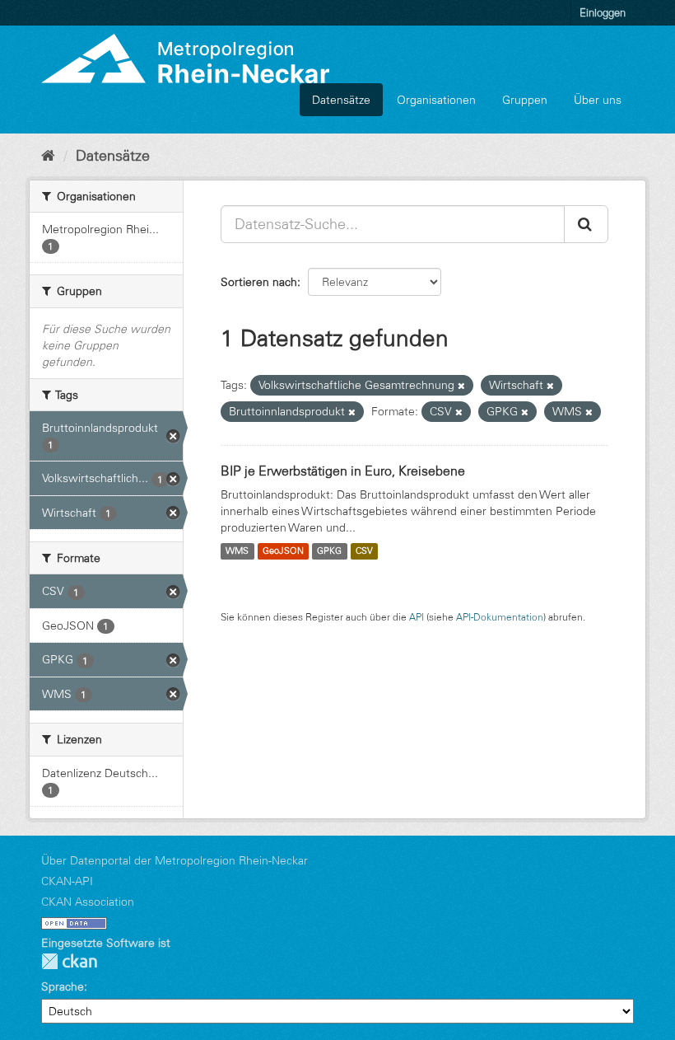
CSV (364, 551)
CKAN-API (67, 881)
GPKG (329, 551)
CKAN (69, 961)
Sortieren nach (259, 281)
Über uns (597, 99)
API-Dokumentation (499, 617)
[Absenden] (586, 224)
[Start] (48, 156)
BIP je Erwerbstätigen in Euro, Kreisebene (343, 470)
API (416, 617)
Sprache (62, 986)
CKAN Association (87, 901)
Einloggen (603, 12)
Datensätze (341, 99)
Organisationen (436, 99)
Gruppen (524, 99)
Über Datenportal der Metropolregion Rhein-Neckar (174, 860)
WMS (237, 551)
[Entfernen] (461, 385)
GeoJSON (283, 551)
